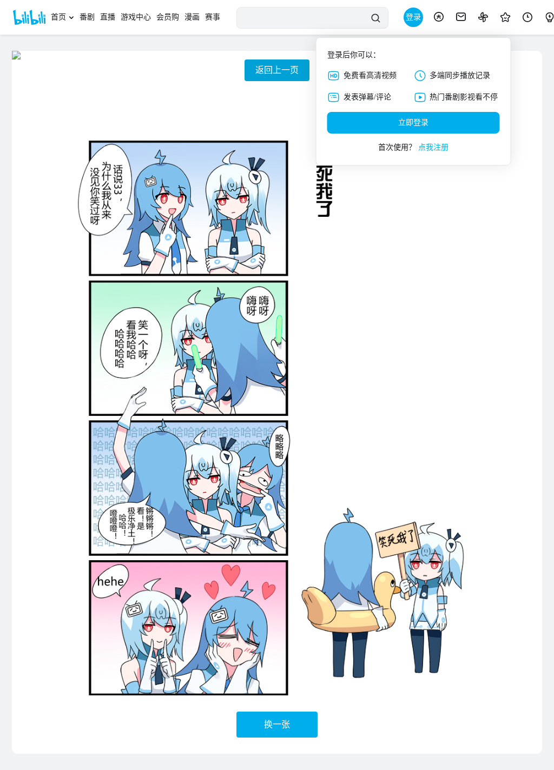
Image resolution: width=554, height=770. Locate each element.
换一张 (277, 724)
